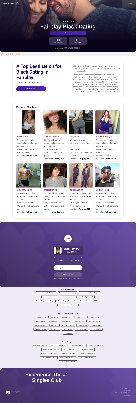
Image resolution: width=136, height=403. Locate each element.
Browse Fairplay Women (50, 297)
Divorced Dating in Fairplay (51, 349)
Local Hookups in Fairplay (48, 357)
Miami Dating (54, 325)
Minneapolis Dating (68, 325)
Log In (130, 3)
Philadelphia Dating (40, 329)
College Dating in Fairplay (95, 345)
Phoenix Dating (54, 329)
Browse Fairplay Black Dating (67, 292)
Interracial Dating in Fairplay (49, 353)
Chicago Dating (80, 317)
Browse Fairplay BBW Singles (46, 292)
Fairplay (18, 54)
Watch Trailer (69, 21)
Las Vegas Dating (94, 321)
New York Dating (96, 325)
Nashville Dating (82, 325)
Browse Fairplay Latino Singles (45, 301)
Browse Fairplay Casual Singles (89, 292)
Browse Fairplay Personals (85, 297)
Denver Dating (40, 321)
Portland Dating (67, 329)
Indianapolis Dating (79, 321)
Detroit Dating (53, 321)
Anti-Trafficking (126, 392)
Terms (124, 390)
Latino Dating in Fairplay (69, 353)
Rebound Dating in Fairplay (87, 357)
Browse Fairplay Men (67, 297)
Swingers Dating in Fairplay (68, 361)
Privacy (128, 390)
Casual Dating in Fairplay (76, 345)
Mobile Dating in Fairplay (67, 357)
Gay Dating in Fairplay (86, 349)
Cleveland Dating (94, 317)
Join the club (31, 88)
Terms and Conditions (76, 278)
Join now (68, 33)
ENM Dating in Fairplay (69, 349)
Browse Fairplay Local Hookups (68, 305)
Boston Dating (54, 317)
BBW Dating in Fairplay (40, 345)
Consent (120, 392)
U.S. (2, 54)
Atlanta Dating (41, 317)
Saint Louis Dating (81, 329)
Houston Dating (65, 321)
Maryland (9, 54)
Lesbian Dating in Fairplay (87, 353)
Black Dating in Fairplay (58, 345)
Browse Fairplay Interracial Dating (90, 301)
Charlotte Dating (67, 317)
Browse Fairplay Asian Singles (67, 301)
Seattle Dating (68, 333)
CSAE (115, 392)
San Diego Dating (96, 329)
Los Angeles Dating (41, 325)
